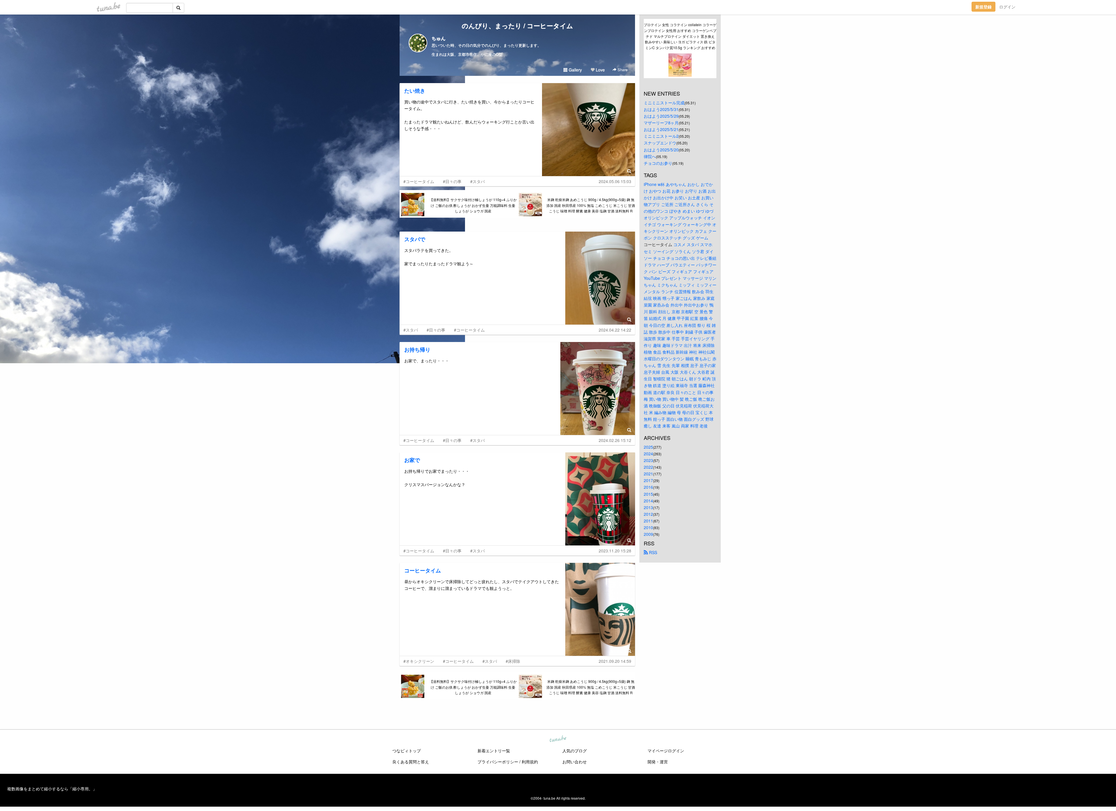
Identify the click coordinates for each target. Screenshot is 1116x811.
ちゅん (439, 38)
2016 (648, 487)
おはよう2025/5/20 (661, 150)
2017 (648, 480)
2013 (648, 507)
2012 (648, 514)
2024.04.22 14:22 (615, 330)
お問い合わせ (574, 762)
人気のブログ (574, 750)
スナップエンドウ (660, 143)
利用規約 (530, 762)
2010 (648, 527)
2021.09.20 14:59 (615, 661)
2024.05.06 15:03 (615, 181)
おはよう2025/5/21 (661, 129)
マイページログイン (666, 750)
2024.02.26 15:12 (615, 440)
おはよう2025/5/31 (661, 109)
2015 (648, 494)
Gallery (575, 70)
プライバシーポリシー (497, 762)
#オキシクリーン (418, 661)
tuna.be (558, 739)
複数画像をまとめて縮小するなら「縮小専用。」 (52, 789)
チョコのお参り (658, 163)
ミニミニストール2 (661, 136)
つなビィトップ (406, 750)
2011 (648, 521)
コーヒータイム (422, 570)
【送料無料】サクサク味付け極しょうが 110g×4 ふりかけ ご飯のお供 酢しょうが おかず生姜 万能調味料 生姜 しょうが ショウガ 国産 (473, 205)
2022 (648, 467)
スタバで (414, 239)
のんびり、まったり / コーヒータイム (517, 25)
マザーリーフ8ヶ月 (661, 123)
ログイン (1007, 7)
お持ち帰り (417, 349)
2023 (648, 460)
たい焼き (414, 90)
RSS (652, 552)
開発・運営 (658, 762)
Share (621, 69)
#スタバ (477, 181)
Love (600, 70)
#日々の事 (452, 181)
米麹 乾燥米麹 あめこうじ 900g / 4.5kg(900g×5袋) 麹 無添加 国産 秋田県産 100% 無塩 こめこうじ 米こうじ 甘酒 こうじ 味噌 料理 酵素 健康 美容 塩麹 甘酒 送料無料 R (590, 205)
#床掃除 (513, 661)
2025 (648, 447)
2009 (648, 534)
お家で (412, 460)
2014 (648, 501)
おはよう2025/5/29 (661, 116)
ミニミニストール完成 (664, 102)
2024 (648, 453)
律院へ (650, 156)
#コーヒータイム (418, 181)
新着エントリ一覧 (493, 750)
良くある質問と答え (410, 762)
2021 (648, 474)
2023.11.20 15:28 (615, 551)
